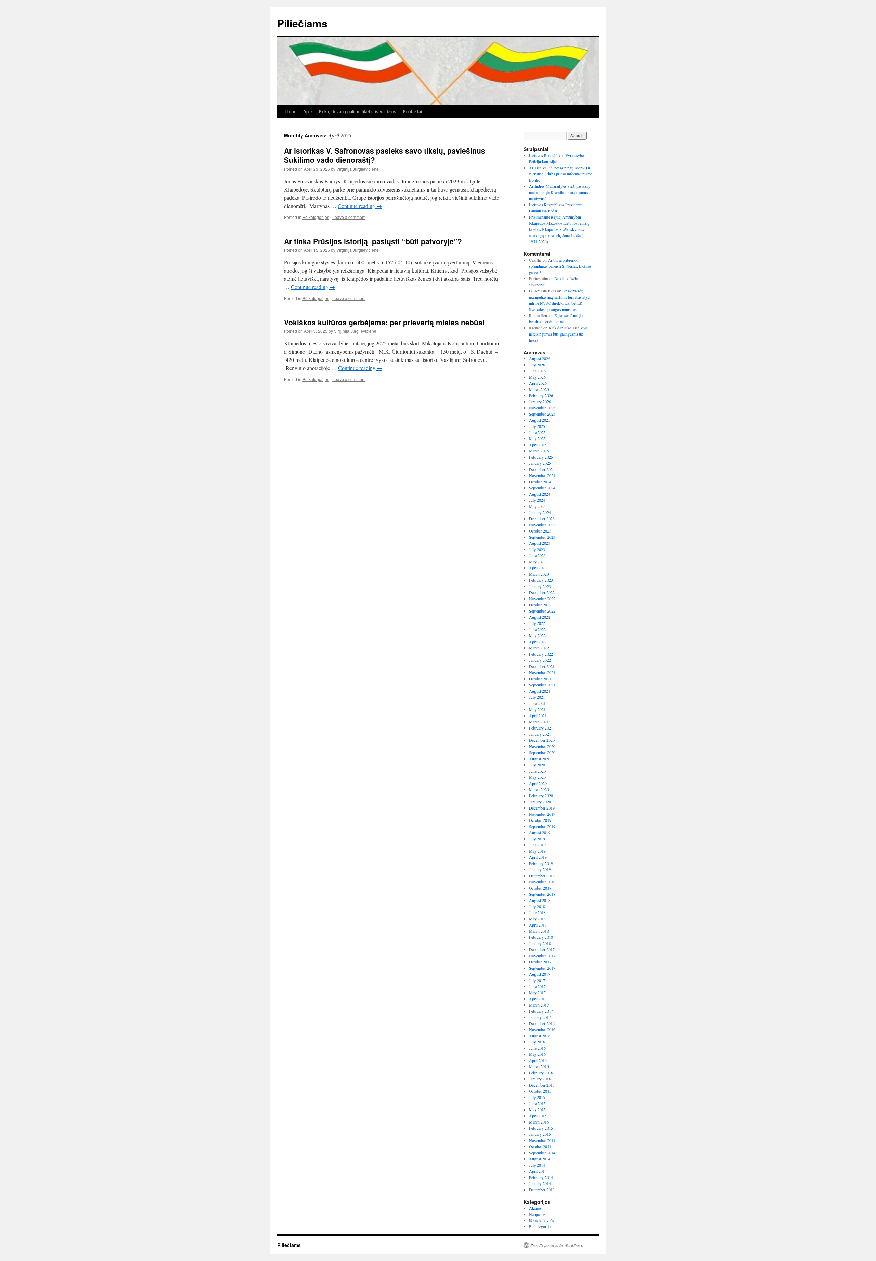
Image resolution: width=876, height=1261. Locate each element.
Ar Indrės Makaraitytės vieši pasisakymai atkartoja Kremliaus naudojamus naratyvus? (560, 192)
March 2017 (539, 1005)
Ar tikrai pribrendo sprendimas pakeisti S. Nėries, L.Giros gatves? (560, 266)
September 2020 (542, 752)
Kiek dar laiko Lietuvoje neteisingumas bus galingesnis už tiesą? (558, 334)
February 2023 (541, 580)
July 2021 (537, 697)
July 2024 (537, 500)
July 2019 (537, 838)
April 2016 (538, 1060)
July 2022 (537, 623)
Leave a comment (348, 217)
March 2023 (539, 574)
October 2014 (540, 1146)
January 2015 (540, 1134)
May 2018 (537, 918)
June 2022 (537, 629)
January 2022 (540, 660)
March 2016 (539, 1066)
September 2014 (542, 1152)
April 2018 (538, 925)
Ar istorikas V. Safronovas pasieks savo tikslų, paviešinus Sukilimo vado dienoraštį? (384, 155)
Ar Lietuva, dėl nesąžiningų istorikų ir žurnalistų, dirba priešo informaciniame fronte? (560, 174)
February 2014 (541, 1177)
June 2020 (537, 771)
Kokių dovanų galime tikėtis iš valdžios (357, 111)
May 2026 (537, 377)
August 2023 (539, 543)
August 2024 (539, 494)
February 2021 (541, 728)
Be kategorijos (315, 217)
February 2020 (541, 795)
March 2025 (539, 451)
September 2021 (542, 684)
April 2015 (538, 1115)
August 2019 (539, 832)
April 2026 (538, 383)
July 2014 (537, 1165)
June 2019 (537, 845)
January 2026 (540, 401)
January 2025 (540, 463)
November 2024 (542, 475)
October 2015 (540, 1091)
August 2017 (539, 974)
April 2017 (538, 998)
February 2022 (541, 654)
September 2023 (542, 537)
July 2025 (537, 426)
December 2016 (542, 1023)
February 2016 (541, 1072)
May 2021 (537, 709)
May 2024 (537, 506)
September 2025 (542, 414)
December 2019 (542, 808)
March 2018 (539, 931)
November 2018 (542, 881)
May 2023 (537, 561)
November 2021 (542, 672)
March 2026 (539, 389)
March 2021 (539, 721)
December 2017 (542, 949)
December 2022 (542, 592)
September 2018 (542, 894)
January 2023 (540, 586)
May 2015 (537, 1109)
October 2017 (540, 961)
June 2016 (537, 1048)
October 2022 (540, 604)
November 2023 (542, 524)
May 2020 (537, 777)
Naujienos (537, 1214)
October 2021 (540, 678)
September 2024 (542, 487)
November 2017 (542, 955)
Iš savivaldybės (541, 1220)
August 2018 (539, 900)
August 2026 (539, 358)
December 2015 (542, 1085)
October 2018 (540, 888)
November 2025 (542, 407)
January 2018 (540, 943)
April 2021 (538, 715)
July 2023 (537, 549)
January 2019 (540, 869)
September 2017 (542, 968)
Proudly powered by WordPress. (556, 1245)
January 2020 (540, 801)
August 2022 (539, 617)
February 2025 (541, 457)
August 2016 (539, 1035)
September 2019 (542, 826)
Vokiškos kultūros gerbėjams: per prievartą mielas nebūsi (384, 322)
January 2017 (540, 1017)
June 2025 (537, 432)
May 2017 (537, 992)
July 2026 (537, 364)
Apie (307, 111)
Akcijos (535, 1208)
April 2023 (538, 567)
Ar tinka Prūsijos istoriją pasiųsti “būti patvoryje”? (373, 241)
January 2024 (540, 512)
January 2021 (540, 734)
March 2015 (539, 1122)
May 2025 (537, 438)
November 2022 (542, 598)
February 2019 (541, 863)
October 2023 (540, 531)
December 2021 (542, 666)
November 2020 (542, 746)
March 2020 (539, 789)
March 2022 (539, 648)
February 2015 (541, 1128)
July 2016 (537, 1042)
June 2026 (537, 370)
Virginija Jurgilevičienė (357, 169)
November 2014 (542, 1140)
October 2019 (540, 820)
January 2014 (540, 1183)
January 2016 (540, 1078)
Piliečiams (302, 23)
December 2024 (542, 469)
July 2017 (537, 980)
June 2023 (537, 555)
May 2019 (537, 851)
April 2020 (538, 783)
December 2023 (542, 518)
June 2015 (537, 1103)
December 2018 (542, 875)
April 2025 (538, 444)
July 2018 (537, 906)
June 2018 (537, 912)
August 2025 (539, 420)
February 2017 (541, 1011)
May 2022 (537, 635)
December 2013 (542, 1189)
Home (290, 111)
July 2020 (537, 764)
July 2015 (537, 1097)
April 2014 (538, 1171)
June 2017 (537, 986)
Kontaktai (412, 111)
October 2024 (540, 481)
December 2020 (542, 740)
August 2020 (539, 758)
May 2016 (537, 1054)
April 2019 (538, 857)
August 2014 (539, 1158)
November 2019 (542, 814)
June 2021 (537, 703)
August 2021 (539, 691)
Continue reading (360, 205)
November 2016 (542, 1029)
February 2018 (541, 937)
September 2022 (542, 611)
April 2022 (538, 641)
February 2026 (541, 395)
